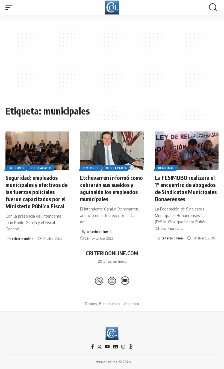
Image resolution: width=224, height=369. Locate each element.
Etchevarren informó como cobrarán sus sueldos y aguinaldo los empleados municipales (111, 188)
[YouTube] (107, 346)
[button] (10, 7)
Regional (166, 168)
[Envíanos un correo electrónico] (124, 280)
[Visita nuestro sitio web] (112, 280)
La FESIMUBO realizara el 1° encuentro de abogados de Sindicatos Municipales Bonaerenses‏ (186, 188)
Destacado (41, 168)
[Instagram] (123, 346)
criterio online (22, 238)
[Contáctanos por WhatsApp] (99, 280)
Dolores (16, 168)
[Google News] (115, 346)
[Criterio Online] (112, 7)
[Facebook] (92, 346)
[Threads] (130, 346)
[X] (99, 346)
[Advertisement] (112, 63)
